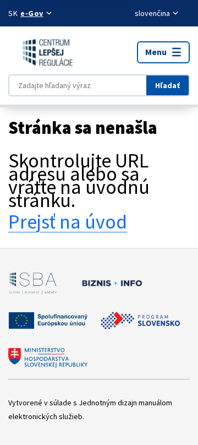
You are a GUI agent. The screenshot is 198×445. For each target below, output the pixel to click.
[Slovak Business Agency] (32, 283)
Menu (156, 51)
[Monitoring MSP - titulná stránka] (40, 52)
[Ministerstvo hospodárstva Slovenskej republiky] (47, 358)
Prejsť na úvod (67, 221)
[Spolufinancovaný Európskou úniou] (47, 320)
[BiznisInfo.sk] (110, 283)
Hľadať (167, 85)
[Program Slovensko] (140, 320)
